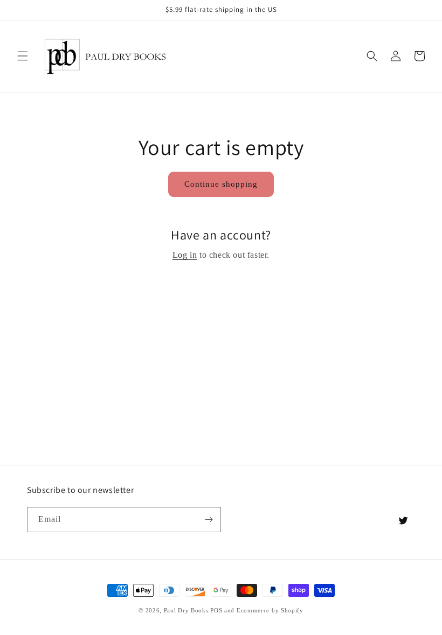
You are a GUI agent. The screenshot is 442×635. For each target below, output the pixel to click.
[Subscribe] (208, 519)
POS (216, 610)
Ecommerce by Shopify (270, 610)
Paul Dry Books (186, 610)
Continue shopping (221, 184)
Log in (184, 254)
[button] (22, 56)
